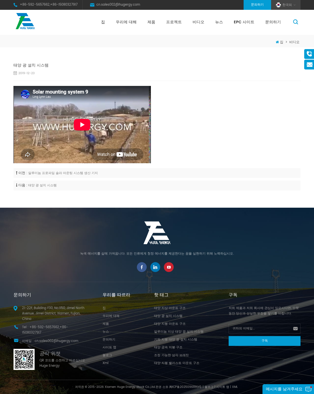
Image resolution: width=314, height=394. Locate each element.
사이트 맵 (109, 347)
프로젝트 (174, 22)
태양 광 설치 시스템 (42, 185)
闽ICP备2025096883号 (185, 387)
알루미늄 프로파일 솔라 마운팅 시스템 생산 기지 (63, 173)
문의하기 (257, 4)
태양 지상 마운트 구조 (170, 308)
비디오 (198, 22)
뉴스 (219, 22)
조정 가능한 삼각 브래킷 (171, 355)
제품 (151, 22)
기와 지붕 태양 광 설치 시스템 (175, 339)
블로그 (107, 355)
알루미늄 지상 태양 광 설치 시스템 (179, 331)
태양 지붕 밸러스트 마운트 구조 (176, 363)
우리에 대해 (126, 22)
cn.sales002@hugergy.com (118, 4)
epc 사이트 (244, 22)
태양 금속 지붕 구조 (168, 347)
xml (105, 363)
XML (235, 387)
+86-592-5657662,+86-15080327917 (49, 4)
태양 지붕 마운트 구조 (170, 323)
